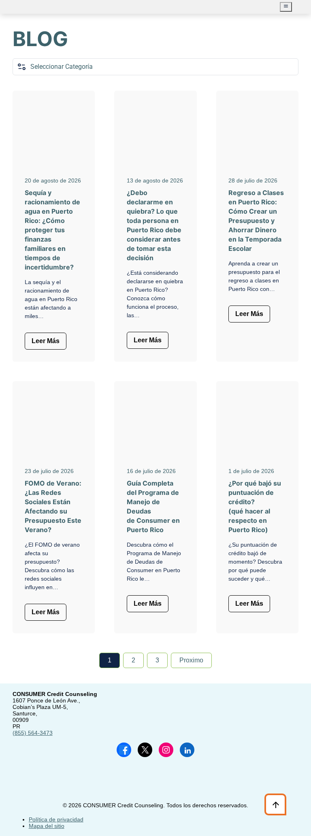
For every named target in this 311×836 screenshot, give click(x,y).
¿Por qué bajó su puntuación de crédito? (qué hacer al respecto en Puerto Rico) (254, 506)
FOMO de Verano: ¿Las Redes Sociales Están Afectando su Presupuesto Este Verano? (53, 506)
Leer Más (46, 340)
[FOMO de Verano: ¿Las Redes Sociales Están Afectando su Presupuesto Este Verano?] (54, 423)
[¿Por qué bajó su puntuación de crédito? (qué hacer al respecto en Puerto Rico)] (257, 423)
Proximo (191, 660)
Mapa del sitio (46, 826)
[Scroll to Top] (275, 805)
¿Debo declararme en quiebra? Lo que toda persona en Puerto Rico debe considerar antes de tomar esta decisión (154, 225)
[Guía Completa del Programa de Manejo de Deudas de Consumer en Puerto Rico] (155, 423)
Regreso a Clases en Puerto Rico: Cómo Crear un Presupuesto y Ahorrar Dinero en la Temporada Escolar (256, 220)
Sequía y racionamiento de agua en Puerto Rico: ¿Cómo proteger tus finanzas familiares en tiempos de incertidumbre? (52, 230)
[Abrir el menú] (286, 7)
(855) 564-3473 (33, 733)
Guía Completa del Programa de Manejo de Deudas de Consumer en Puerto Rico (153, 506)
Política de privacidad (56, 819)
